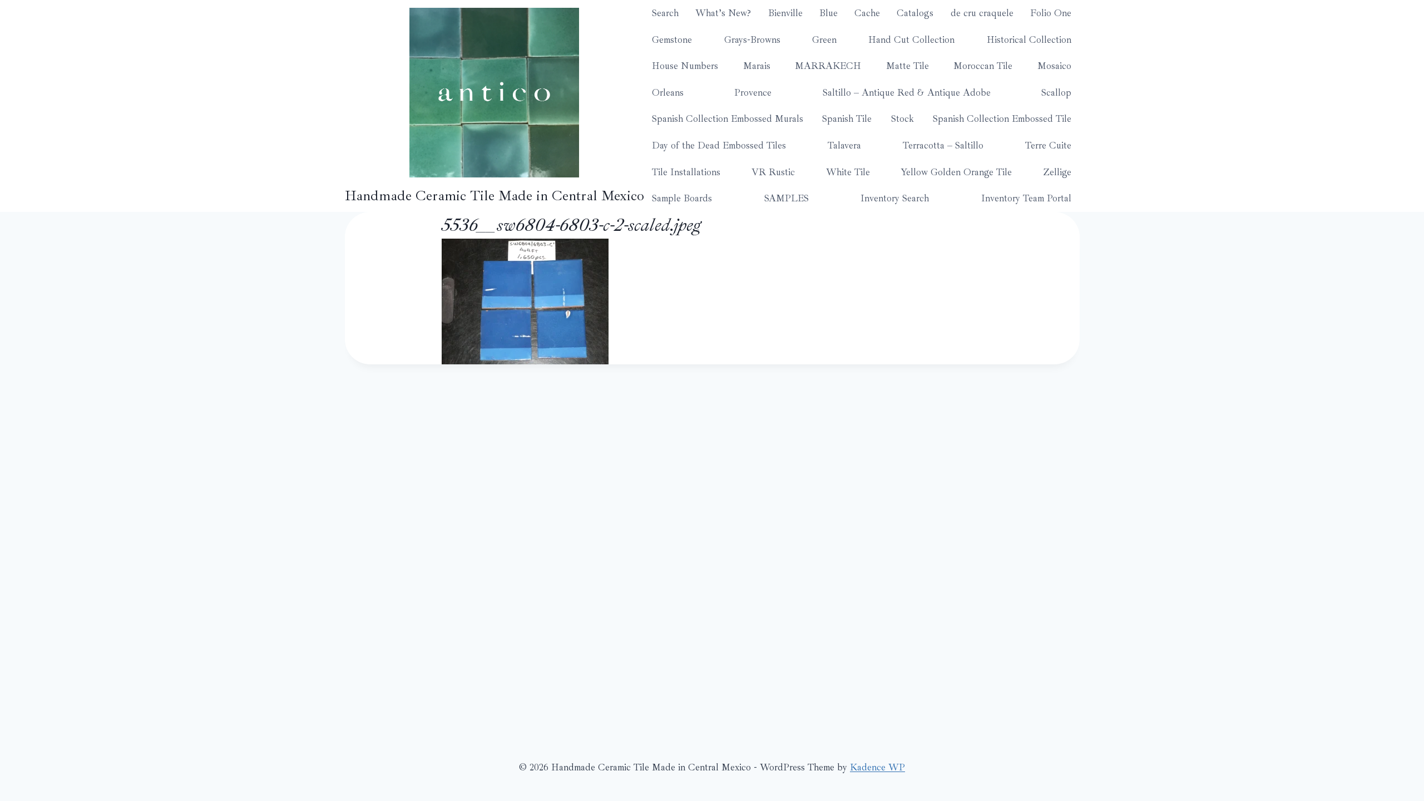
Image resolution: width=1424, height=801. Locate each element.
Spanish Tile (847, 119)
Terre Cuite (1048, 145)
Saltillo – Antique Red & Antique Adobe (907, 92)
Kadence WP (877, 767)
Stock (902, 119)
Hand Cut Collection (911, 40)
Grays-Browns (752, 40)
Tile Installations (686, 172)
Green (824, 40)
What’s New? (723, 13)
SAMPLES (786, 198)
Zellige (1057, 172)
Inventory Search (895, 198)
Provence (753, 92)
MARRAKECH (828, 66)
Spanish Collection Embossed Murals (727, 119)
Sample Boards (682, 198)
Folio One (1050, 13)
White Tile (848, 172)
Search (665, 13)
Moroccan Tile (982, 66)
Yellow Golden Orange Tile (956, 172)
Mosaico (1054, 66)
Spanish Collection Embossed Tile (1002, 119)
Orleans (668, 92)
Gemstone (672, 40)
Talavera (844, 145)
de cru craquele (982, 13)
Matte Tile (907, 66)
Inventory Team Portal (1026, 198)
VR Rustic (773, 172)
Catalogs (915, 13)
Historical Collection (1029, 40)
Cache (867, 13)
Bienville (785, 13)
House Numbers (685, 66)
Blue (828, 13)
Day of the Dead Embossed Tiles (719, 145)
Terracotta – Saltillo (943, 145)
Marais (756, 66)
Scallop (1056, 92)
